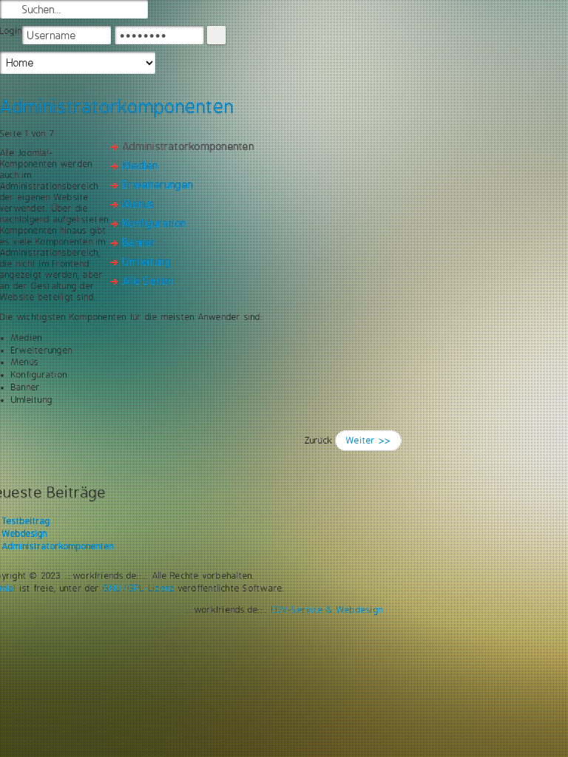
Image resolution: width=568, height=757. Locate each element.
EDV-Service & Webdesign (327, 610)
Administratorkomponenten (58, 546)
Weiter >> (368, 440)
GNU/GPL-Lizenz (139, 588)
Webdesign (24, 534)
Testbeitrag (26, 521)
